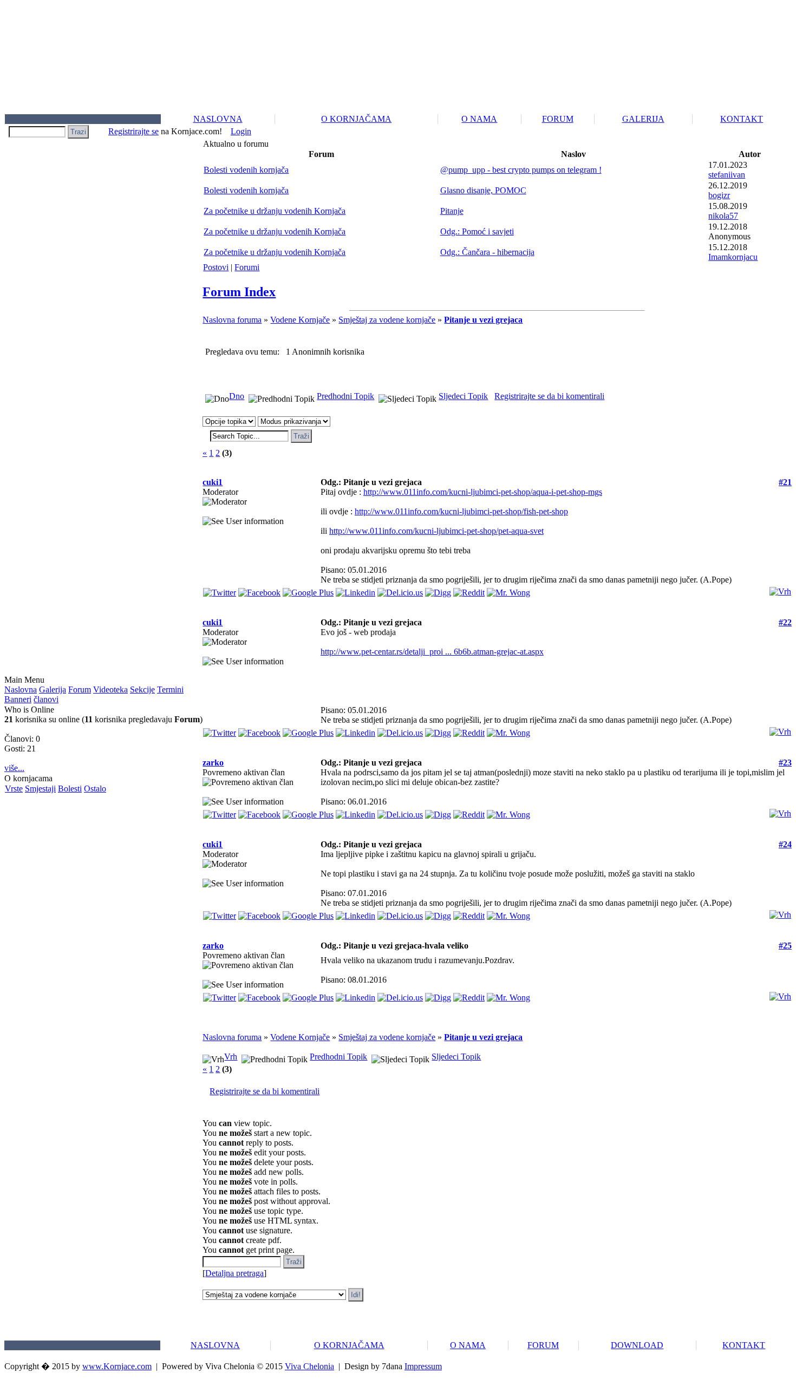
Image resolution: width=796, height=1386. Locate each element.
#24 (785, 844)
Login (241, 131)
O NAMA (479, 118)
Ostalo (95, 788)
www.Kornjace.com (117, 1366)
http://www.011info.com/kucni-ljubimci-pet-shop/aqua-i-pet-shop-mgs (482, 491)
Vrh (230, 1056)
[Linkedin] (355, 589)
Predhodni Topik (345, 396)
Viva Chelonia (309, 1366)
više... (14, 768)
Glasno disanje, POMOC (483, 190)
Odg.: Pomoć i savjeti (477, 231)
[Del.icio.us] (400, 589)
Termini (170, 689)
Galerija (52, 689)
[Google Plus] (308, 589)
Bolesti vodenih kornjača (246, 169)
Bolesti (70, 788)
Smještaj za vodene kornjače (386, 319)
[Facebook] (259, 589)
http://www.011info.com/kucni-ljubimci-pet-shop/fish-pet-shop (461, 511)
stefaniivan (726, 174)
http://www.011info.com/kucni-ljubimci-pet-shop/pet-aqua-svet (436, 530)
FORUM (557, 118)
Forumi (246, 267)
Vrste (14, 788)
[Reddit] (469, 589)
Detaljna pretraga (234, 1273)
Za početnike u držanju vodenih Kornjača (274, 210)
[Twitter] (219, 589)
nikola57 (723, 215)
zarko (213, 762)
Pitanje (452, 210)
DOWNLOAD (637, 1345)
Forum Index (239, 292)
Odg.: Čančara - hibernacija (487, 252)
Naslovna (20, 689)
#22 (785, 622)
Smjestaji (40, 788)
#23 (785, 762)
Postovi (216, 267)
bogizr (719, 195)
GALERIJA (643, 118)
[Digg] (438, 589)
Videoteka (110, 689)
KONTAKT (741, 118)
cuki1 (213, 482)
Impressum (423, 1366)
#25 (785, 945)
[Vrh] (780, 588)
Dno (236, 396)
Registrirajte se (133, 131)
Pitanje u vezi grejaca (483, 319)
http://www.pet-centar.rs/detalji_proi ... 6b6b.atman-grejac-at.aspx (432, 651)
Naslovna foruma (232, 319)
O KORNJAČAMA (356, 118)
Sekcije (142, 689)
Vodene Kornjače (300, 319)
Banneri (17, 699)
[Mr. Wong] (508, 589)
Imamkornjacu (733, 256)
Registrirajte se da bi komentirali (549, 396)
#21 (785, 482)
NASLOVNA (218, 118)
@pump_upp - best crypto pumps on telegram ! (521, 169)
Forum (79, 689)
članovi (46, 699)
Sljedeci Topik (463, 396)
